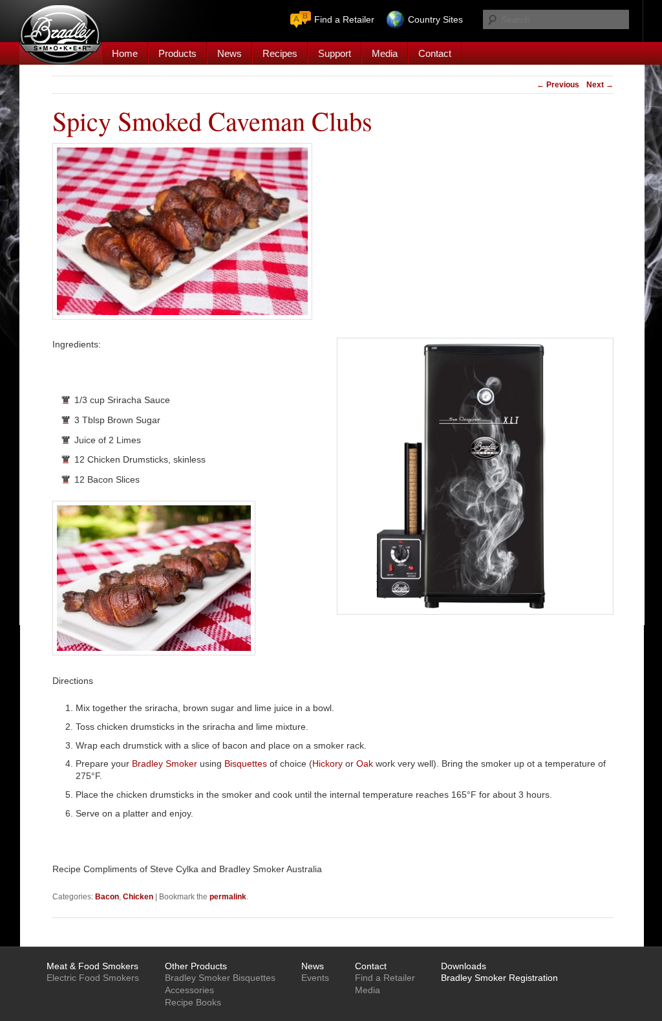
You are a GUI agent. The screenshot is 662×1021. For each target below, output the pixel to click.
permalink (227, 896)
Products (177, 53)
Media (385, 53)
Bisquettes (245, 763)
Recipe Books (193, 1002)
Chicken (138, 896)
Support (334, 53)
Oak (364, 763)
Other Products (196, 966)
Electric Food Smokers (93, 977)
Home (125, 53)
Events (315, 977)
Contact (434, 53)
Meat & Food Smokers (92, 966)
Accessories (189, 990)
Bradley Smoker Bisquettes (220, 977)
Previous (558, 84)
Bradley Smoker (164, 763)
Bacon (107, 896)
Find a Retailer (344, 19)
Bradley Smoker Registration (499, 977)
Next (600, 84)
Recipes (279, 53)
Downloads (463, 966)
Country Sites (435, 19)
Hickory (327, 763)
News (229, 53)
